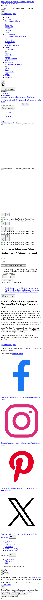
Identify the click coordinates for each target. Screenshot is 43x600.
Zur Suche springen (25, 2)
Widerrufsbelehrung (11, 545)
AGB (7, 543)
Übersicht (4, 97)
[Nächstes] (7, 214)
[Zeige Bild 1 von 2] (2, 217)
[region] (21, 184)
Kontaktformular (17, 354)
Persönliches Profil (14, 97)
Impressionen (9, 559)
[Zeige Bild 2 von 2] (4, 217)
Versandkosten (36, 577)
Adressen (23, 97)
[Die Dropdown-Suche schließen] (27, 104)
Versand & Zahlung (11, 549)
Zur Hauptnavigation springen (17, 2)
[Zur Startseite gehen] (8, 14)
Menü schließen (9, 89)
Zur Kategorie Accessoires (13, 64)
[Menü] (3, 11)
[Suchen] (3, 82)
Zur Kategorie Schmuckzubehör (15, 36)
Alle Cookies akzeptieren (9, 596)
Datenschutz (9, 547)
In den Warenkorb (7, 280)
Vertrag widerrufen (11, 550)
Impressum (8, 541)
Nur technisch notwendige (9, 594)
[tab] (22, 290)
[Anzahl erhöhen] (13, 276)
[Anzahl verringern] (5, 276)
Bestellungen (31, 97)
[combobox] (10, 105)
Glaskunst (8, 561)
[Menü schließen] (6, 23)
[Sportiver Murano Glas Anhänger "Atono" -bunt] (17, 124)
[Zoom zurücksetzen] (7, 229)
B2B (6, 563)
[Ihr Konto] (3, 85)
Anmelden (4, 93)
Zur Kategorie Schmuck (13, 21)
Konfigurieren (23, 594)
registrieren (7, 95)
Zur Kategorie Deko (11, 49)
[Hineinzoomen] (12, 229)
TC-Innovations (6, 585)
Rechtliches (5, 537)
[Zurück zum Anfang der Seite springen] (3, 587)
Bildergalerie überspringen (9, 122)
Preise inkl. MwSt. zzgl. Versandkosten (13, 265)
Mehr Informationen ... (27, 592)
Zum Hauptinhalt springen (10, 2)
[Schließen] (2, 226)
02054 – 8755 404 (10, 8)
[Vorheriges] (3, 214)
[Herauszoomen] (3, 229)
